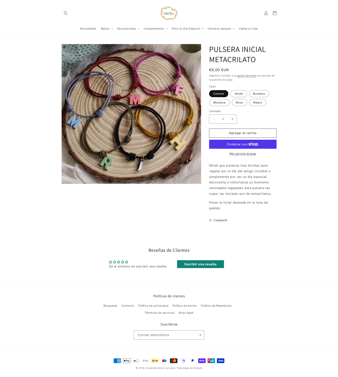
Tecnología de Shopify (189, 368)
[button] (65, 13)
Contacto (127, 305)
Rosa (239, 102)
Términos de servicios (160, 312)
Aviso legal (186, 312)
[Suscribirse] (199, 335)
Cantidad (214, 111)
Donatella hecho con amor (161, 368)
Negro (257, 102)
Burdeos (259, 93)
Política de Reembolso (216, 305)
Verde (239, 93)
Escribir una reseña (200, 264)
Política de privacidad (153, 305)
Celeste (218, 93)
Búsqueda (110, 305)
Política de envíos (185, 305)
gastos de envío (246, 75)
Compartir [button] (220, 220)
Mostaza (219, 102)
